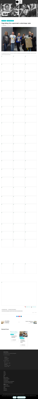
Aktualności (3, 20)
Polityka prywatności (21, 397)
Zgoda (15, 397)
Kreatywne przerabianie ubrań (22, 341)
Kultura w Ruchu (22, 338)
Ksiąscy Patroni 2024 (10, 20)
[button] (36, 2)
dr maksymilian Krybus (4, 309)
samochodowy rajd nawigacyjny (12, 309)
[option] (14, 336)
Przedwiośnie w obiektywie (14, 337)
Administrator (4, 25)
